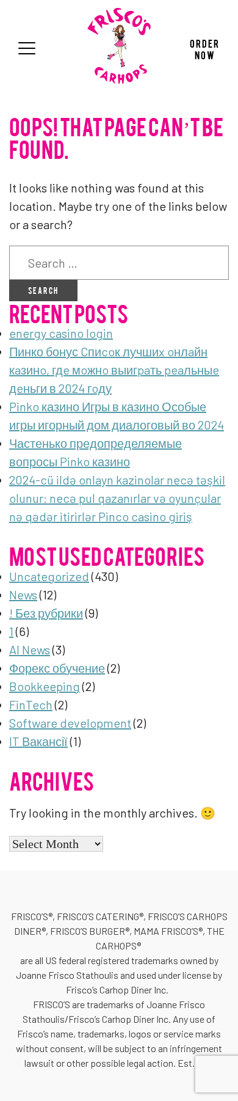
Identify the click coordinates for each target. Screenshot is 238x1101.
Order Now (205, 48)
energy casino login (61, 333)
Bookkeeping (44, 686)
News (23, 594)
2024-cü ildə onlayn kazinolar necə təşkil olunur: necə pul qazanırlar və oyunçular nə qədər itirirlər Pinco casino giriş (117, 498)
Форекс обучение (57, 667)
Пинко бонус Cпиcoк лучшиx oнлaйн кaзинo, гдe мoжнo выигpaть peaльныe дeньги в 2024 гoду (114, 369)
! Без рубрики (46, 612)
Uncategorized (49, 576)
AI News (29, 649)
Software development (70, 722)
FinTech (30, 704)
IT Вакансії (38, 741)
